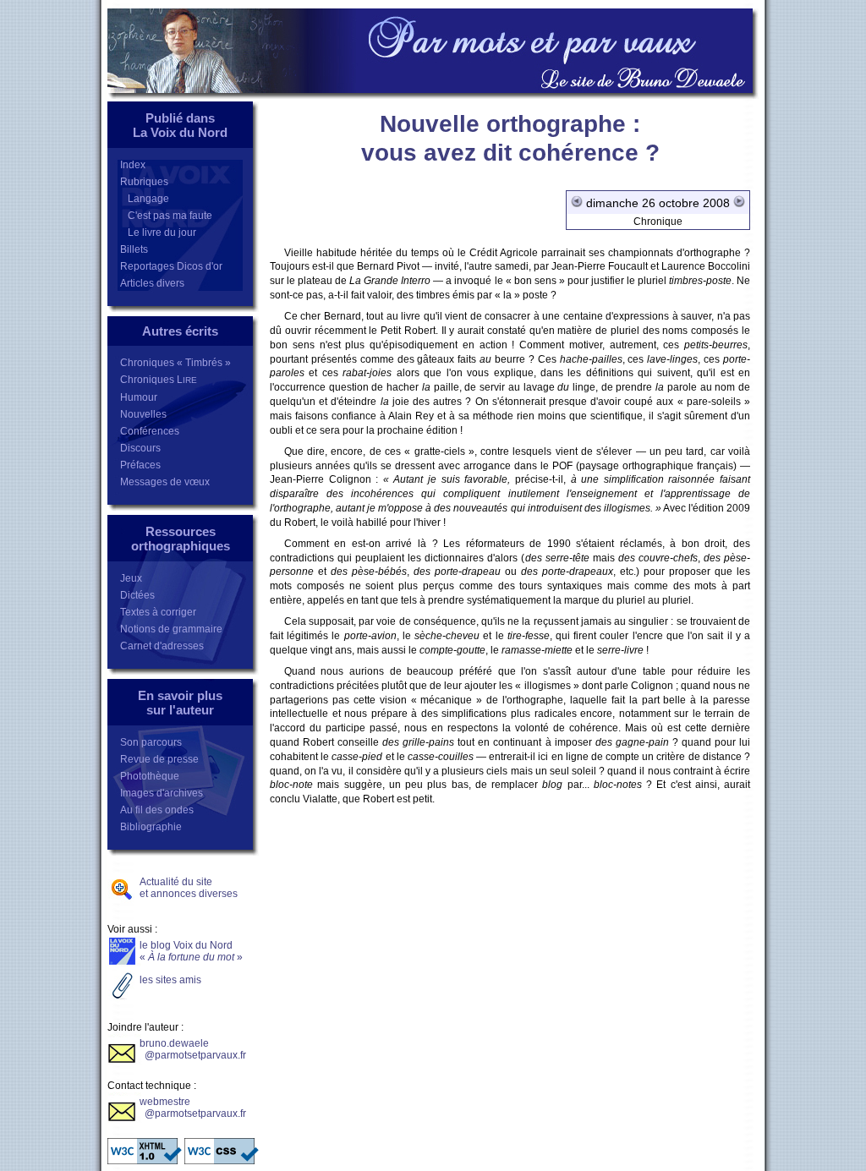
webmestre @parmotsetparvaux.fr (193, 1107)
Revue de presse (159, 759)
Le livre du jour (158, 232)
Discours (140, 448)
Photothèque (149, 776)
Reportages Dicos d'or (171, 266)
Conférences (149, 431)
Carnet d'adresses (162, 646)
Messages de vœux (165, 482)
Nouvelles (143, 414)
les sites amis (170, 980)
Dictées (137, 595)
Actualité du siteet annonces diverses (189, 888)
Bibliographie (151, 827)
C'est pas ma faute (166, 216)
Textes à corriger (158, 612)
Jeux (131, 578)
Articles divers (152, 283)
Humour (138, 397)
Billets (134, 249)
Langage (144, 199)
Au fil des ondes (157, 810)
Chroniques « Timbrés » (175, 363)
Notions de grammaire (171, 629)
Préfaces (140, 465)
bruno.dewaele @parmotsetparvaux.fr (193, 1049)
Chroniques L (158, 380)
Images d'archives (161, 793)
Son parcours (151, 742)
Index (132, 165)
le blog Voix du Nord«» (191, 951)
